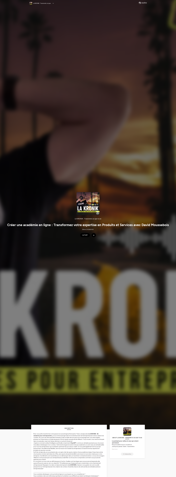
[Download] (94, 235)
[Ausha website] (143, 3)
